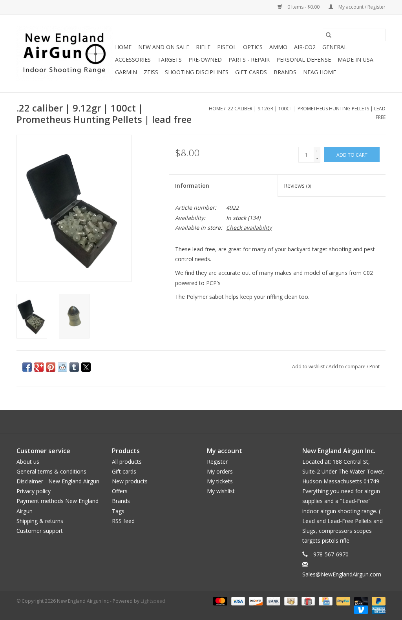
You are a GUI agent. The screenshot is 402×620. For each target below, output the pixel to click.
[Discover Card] (255, 600)
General (334, 47)
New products (130, 481)
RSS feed (123, 521)
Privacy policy (33, 491)
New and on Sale (163, 47)
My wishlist (221, 491)
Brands (285, 72)
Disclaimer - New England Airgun (57, 481)
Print (374, 366)
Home (123, 47)
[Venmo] (360, 609)
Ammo (278, 47)
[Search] (328, 35)
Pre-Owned (205, 59)
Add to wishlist (309, 366)
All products (127, 461)
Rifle (203, 47)
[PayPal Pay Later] (377, 600)
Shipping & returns (39, 521)
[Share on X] (86, 367)
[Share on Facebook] (27, 367)
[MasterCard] (219, 600)
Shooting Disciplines (196, 72)
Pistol (226, 47)
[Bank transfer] (272, 600)
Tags (118, 511)
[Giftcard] (307, 600)
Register (217, 461)
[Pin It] (50, 367)
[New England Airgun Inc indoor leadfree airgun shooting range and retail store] (64, 53)
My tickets (220, 481)
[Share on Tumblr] (74, 367)
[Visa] (237, 600)
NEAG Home (319, 72)
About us (27, 461)
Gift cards (251, 72)
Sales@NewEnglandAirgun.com (341, 574)
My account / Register (361, 7)
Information (192, 185)
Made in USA (355, 59)
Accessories (133, 59)
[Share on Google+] (39, 367)
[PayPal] (342, 600)
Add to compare (348, 366)
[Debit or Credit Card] (360, 600)
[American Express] (377, 609)
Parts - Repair (249, 59)
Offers (120, 491)
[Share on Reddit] (62, 367)
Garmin (126, 72)
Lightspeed (153, 601)
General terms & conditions (51, 471)
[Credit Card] (324, 600)
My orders (220, 471)
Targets (169, 59)
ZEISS (151, 72)
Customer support (39, 530)
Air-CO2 (305, 47)
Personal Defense (303, 59)
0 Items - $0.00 (303, 7)
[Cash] (290, 600)
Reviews (297, 185)
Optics (253, 47)
